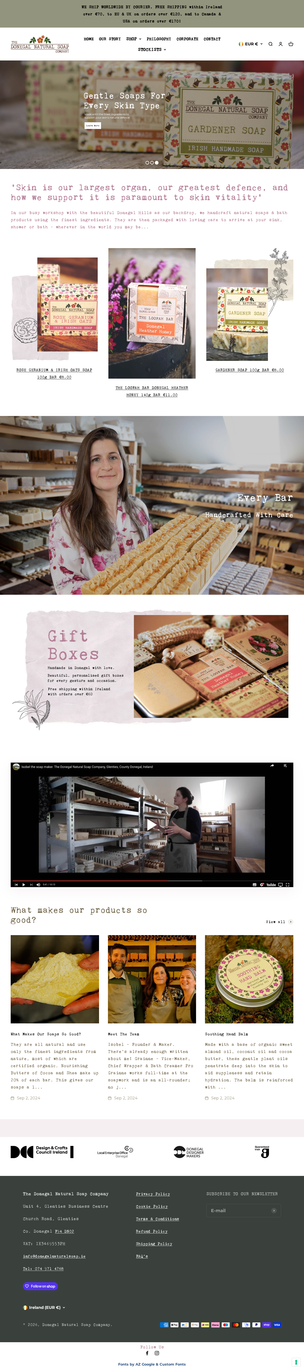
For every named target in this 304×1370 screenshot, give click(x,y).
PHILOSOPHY (159, 39)
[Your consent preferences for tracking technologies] (296, 1362)
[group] (152, 670)
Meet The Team (123, 1034)
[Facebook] (147, 1354)
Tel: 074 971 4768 (43, 1268)
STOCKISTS (150, 49)
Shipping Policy (154, 1243)
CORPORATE (187, 39)
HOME (89, 39)
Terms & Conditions (157, 1219)
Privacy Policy (153, 1194)
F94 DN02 (64, 1231)
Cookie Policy (152, 1206)
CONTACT (212, 39)
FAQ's (142, 1256)
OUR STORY (110, 39)
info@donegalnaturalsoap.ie (54, 1256)
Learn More (92, 125)
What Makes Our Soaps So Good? (46, 1034)
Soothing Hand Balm (226, 1034)
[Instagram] (157, 1354)
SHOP (131, 38)
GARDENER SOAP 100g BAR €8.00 (249, 370)
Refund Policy (152, 1231)
